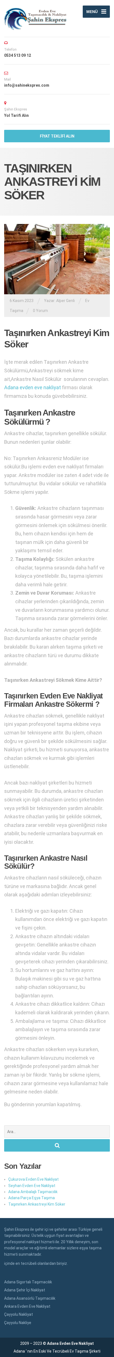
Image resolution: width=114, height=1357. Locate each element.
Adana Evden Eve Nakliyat (70, 1343)
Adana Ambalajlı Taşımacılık (33, 1192)
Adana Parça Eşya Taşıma (31, 1198)
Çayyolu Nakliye (17, 1322)
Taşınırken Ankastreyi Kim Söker (36, 1204)
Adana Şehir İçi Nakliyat (24, 1290)
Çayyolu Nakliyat (18, 1314)
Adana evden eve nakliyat (32, 387)
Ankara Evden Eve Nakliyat (27, 1306)
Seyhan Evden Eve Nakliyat (31, 1185)
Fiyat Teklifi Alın (57, 136)
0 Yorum (40, 310)
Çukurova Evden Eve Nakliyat (33, 1179)
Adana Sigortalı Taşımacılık (28, 1282)
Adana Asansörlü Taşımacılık (29, 1298)
